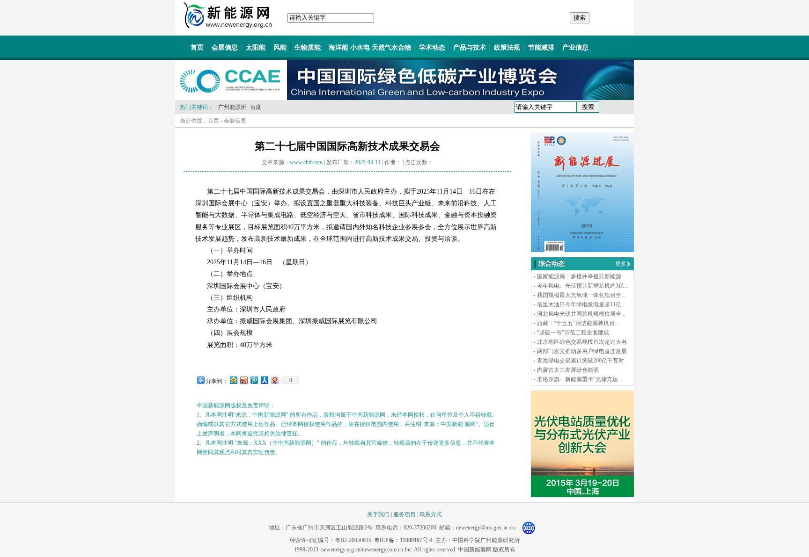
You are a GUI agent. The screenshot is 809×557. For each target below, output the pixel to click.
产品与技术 (469, 47)
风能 (280, 47)
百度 (255, 107)
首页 (197, 47)
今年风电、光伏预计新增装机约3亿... (582, 285)
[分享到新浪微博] (243, 380)
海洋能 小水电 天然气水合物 (370, 47)
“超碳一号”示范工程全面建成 (573, 332)
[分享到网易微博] (274, 380)
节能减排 (541, 47)
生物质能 (307, 47)
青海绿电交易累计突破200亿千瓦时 (580, 360)
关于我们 (378, 514)
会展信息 (225, 47)
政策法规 (507, 47)
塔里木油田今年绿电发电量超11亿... (581, 304)
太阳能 (255, 47)
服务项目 (404, 514)
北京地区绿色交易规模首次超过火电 (582, 342)
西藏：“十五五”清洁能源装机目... (578, 323)
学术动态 (432, 47)
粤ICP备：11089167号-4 (403, 540)
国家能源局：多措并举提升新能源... (581, 276)
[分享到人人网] (264, 380)
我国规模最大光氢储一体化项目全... (581, 295)
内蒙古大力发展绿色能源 (568, 370)
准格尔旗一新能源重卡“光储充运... (579, 379)
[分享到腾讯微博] (254, 380)
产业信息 (575, 47)
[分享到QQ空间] (233, 380)
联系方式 (430, 514)
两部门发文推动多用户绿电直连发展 (582, 351)
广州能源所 (232, 107)
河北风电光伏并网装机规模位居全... (581, 314)
